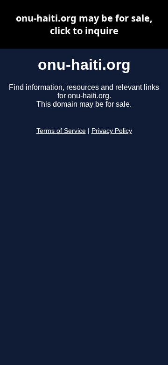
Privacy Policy (111, 130)
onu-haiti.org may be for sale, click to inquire (84, 24)
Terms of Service (61, 130)
